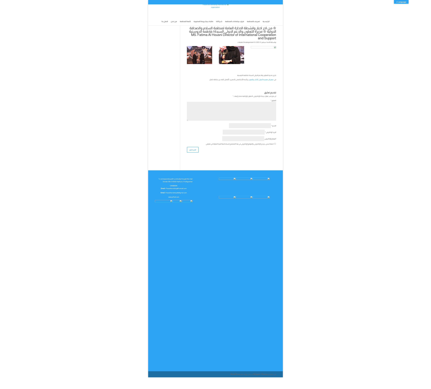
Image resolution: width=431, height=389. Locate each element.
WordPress (235, 374)
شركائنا (219, 21)
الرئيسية (266, 21)
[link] (260, 79)
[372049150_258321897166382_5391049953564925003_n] (199, 55)
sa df (268, 42)
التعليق (273, 100)
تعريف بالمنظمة (253, 21)
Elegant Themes (261, 374)
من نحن (174, 21)
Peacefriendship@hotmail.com (176, 188)
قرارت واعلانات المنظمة (234, 21)
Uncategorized (248, 42)
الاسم (273, 126)
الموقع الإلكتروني (270, 139)
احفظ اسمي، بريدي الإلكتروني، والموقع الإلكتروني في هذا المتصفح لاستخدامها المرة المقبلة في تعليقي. (240, 144)
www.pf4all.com (173, 197)
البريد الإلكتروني (270, 132)
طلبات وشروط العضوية (203, 21)
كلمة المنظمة (185, 21)
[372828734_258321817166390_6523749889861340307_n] (231, 55)
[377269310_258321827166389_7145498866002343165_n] (263, 55)
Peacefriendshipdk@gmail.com (176, 193)
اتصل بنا (165, 21)
